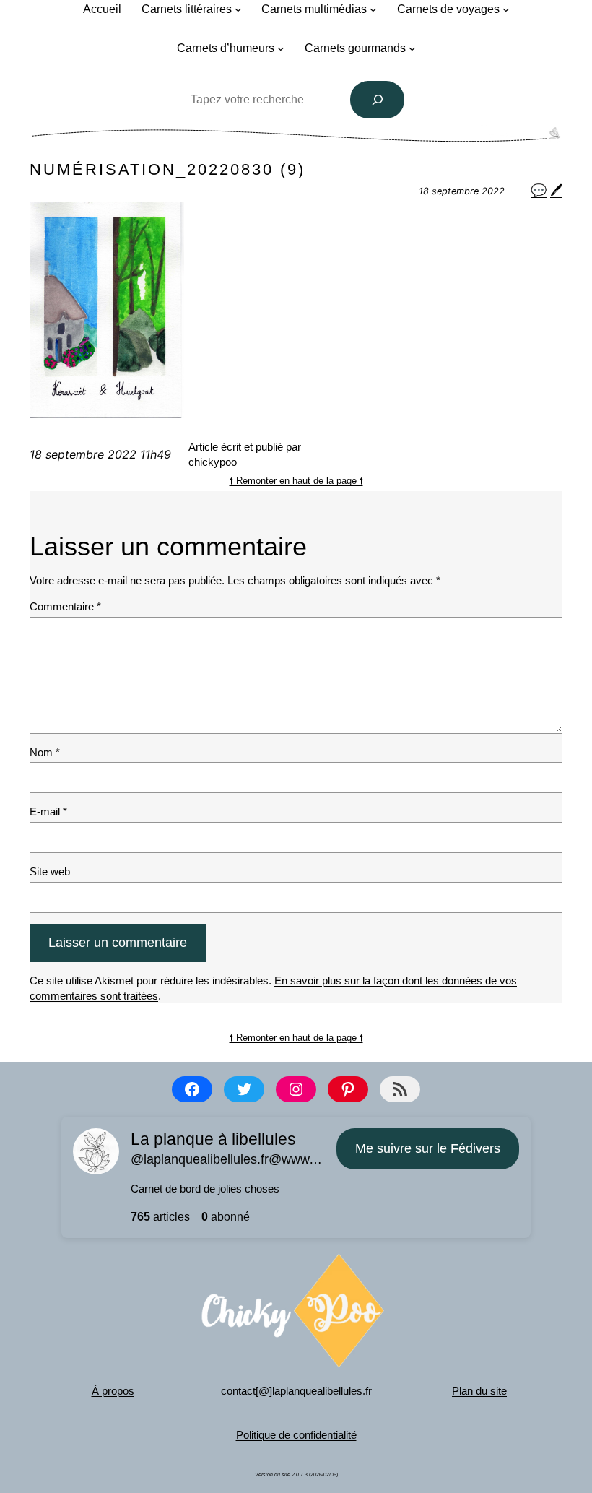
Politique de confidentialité (296, 1435)
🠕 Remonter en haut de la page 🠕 (296, 480)
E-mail (48, 811)
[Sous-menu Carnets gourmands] (412, 48)
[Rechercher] (377, 99)
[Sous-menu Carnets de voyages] (506, 9)
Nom (45, 752)
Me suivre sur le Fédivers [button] (427, 1148)
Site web (50, 871)
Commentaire (65, 606)
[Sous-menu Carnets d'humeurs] (280, 48)
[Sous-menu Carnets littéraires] (238, 9)
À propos (113, 1391)
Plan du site (479, 1391)
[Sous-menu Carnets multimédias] (373, 9)
